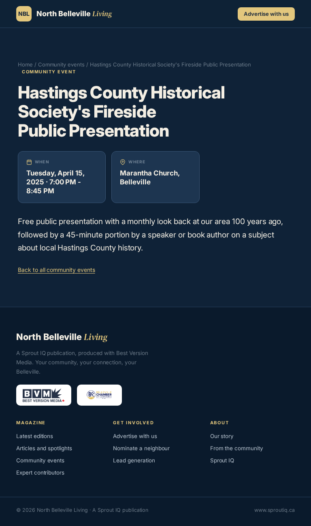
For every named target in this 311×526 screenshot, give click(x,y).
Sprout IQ (222, 460)
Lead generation (134, 460)
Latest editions (34, 436)
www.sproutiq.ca (274, 510)
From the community (236, 448)
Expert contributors (40, 472)
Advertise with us (266, 14)
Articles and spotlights (44, 448)
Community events (61, 64)
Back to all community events (56, 269)
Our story (222, 436)
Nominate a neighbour (141, 448)
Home (25, 64)
